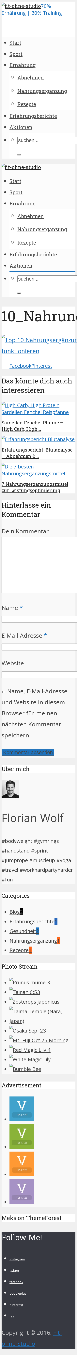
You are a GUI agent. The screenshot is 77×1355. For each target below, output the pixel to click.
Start (15, 42)
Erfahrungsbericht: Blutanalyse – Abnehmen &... (37, 453)
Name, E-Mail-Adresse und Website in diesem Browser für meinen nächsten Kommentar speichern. (34, 713)
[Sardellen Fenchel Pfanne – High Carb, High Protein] (38, 412)
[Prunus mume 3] (29, 982)
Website (13, 663)
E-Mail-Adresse (24, 635)
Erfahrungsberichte (33, 116)
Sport (16, 54)
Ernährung (22, 65)
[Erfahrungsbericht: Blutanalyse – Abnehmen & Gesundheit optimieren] (38, 439)
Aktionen (20, 127)
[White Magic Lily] (30, 1059)
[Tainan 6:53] (24, 992)
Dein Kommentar (25, 531)
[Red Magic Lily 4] (30, 1049)
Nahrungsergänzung (42, 91)
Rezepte (26, 104)
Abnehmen (30, 77)
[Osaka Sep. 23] (27, 1030)
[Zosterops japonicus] (34, 1001)
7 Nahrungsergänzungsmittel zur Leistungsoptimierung (35, 487)
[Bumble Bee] (25, 1068)
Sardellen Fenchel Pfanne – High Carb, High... (32, 425)
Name (12, 608)
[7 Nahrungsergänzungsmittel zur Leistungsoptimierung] (38, 473)
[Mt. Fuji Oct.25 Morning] (39, 1040)
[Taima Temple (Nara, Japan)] (42, 1020)
